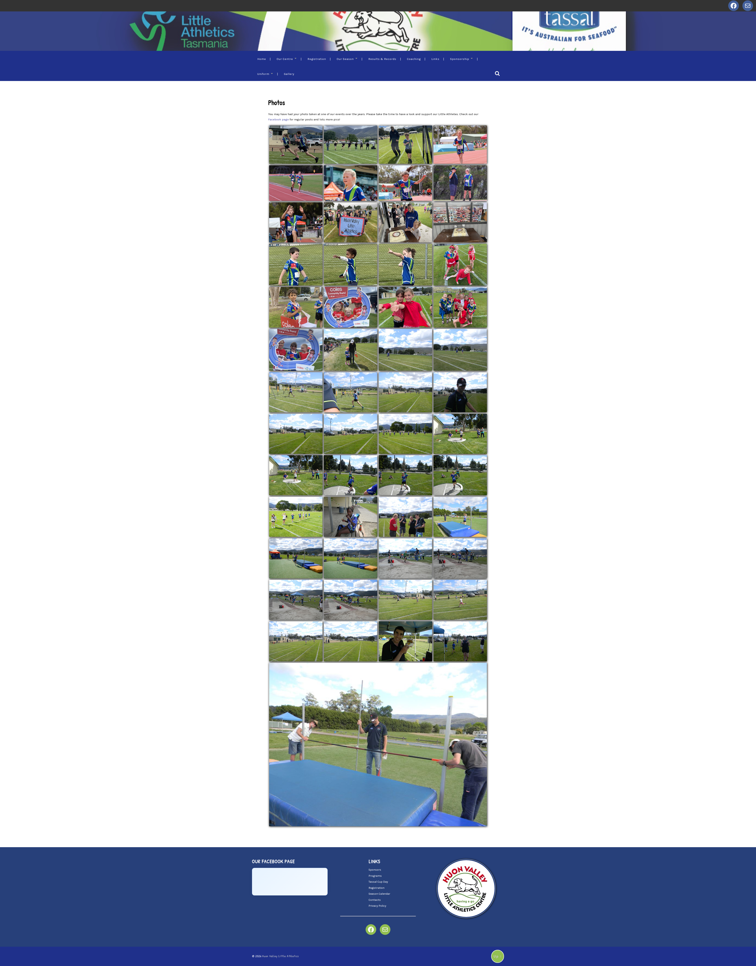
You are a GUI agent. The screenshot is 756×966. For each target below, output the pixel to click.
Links (435, 59)
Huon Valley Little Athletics (280, 956)
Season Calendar (379, 893)
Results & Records (382, 59)
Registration (317, 59)
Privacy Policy (377, 905)
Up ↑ (498, 956)
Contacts (375, 900)
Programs (375, 876)
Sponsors (375, 869)
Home (261, 59)
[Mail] (747, 5)
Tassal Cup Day (378, 881)
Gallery (289, 74)
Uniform (263, 74)
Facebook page (278, 119)
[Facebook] (733, 5)
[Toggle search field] (497, 73)
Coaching (414, 59)
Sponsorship (459, 59)
